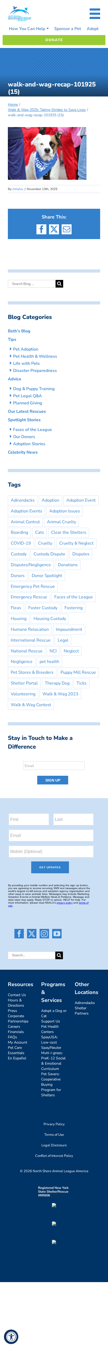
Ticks (82, 683)
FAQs (12, 1037)
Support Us (50, 1021)
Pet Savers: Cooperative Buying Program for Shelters (51, 1084)
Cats (39, 532)
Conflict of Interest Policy (54, 1155)
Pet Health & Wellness (35, 356)
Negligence (22, 662)
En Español (17, 1058)
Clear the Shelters (68, 532)
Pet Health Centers (50, 1029)
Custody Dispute (49, 554)
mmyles (17, 189)
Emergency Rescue (29, 597)
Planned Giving (27, 403)
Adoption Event (81, 500)
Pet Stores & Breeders (32, 672)
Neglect (71, 651)
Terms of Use (54, 1134)
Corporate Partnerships (18, 1019)
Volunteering (23, 694)
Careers (14, 1026)
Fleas (16, 608)
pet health (49, 662)
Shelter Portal (24, 683)
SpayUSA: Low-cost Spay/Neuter (51, 1042)
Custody (18, 554)
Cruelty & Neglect (76, 543)
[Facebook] (19, 933)
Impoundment (69, 629)
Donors (18, 576)
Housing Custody (50, 619)
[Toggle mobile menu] (95, 13)
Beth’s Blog (19, 331)
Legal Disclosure (54, 1145)
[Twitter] (31, 933)
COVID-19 (21, 543)
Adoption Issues (64, 511)
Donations (68, 565)
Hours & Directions (16, 1003)
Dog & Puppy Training (34, 389)
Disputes (80, 554)
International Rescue (31, 640)
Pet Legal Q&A (27, 396)
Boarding (19, 532)
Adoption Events (26, 511)
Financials (16, 1031)
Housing (18, 619)
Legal (63, 640)
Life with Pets (26, 363)
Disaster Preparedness (35, 371)
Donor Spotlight (47, 576)
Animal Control (25, 522)
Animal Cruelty (61, 522)
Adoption (50, 500)
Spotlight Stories (24, 420)
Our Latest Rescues (27, 411)
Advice (14, 379)
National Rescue (26, 651)
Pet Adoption (25, 349)
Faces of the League (32, 430)
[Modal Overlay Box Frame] (54, 771)
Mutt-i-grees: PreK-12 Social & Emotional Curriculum (53, 1060)
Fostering (73, 608)
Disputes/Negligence (31, 565)
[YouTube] (57, 933)
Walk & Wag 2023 (60, 694)
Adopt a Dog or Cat (54, 1013)
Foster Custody (42, 608)
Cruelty (45, 543)
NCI (53, 651)
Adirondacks (23, 500)
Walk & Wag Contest (31, 705)
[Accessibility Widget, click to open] (11, 1337)
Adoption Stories (29, 444)
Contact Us (17, 994)
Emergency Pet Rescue (33, 586)
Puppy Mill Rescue (78, 672)
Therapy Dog (57, 683)
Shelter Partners (82, 1011)
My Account (17, 1042)
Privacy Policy (54, 1124)
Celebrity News (23, 452)
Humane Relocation (30, 629)
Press (12, 1010)
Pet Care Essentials (16, 1050)
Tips (12, 339)
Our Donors (24, 437)
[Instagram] (44, 933)
